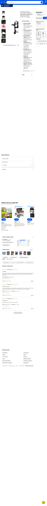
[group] (25, 17)
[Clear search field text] (40, 2)
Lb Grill (3, 358)
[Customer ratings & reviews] (32, 237)
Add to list (41, 43)
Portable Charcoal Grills (28, 360)
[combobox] (24, 2)
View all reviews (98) (17, 312)
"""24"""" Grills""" (5, 356)
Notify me (39, 23)
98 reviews (8, 240)
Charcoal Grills (26, 352)
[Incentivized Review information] (8, 278)
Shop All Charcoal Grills (6, 360)
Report (32, 295)
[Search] (42, 2)
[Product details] (32, 159)
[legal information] (43, 14)
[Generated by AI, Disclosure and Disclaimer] (34, 71)
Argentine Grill (4, 352)
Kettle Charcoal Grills (27, 358)
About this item (5, 155)
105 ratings (28, 17)
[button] (14, 26)
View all (31, 249)
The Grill (3, 354)
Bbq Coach (25, 356)
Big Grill (25, 354)
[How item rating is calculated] (13, 242)
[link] (29, 253)
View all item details (26, 70)
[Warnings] (32, 169)
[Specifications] (32, 162)
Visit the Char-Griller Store (24, 11)
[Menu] (2, 2)
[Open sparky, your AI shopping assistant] (43, 502)
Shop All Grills (26, 362)
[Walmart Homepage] (5, 2)
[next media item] (16, 26)
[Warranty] (31, 165)
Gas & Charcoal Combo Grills (7, 362)
